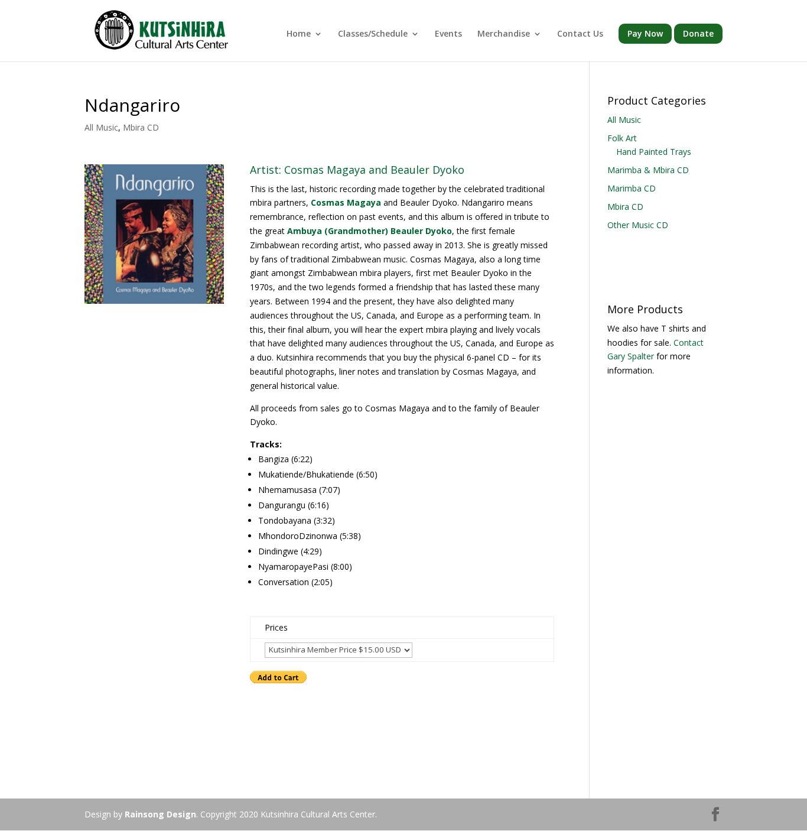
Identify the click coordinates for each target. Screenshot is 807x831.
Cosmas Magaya (346, 202)
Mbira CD (141, 127)
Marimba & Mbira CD (648, 170)
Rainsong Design (160, 814)
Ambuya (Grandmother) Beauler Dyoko (369, 230)
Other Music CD (637, 225)
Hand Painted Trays (653, 151)
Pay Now (645, 33)
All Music (101, 127)
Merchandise (503, 34)
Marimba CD (631, 188)
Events (448, 34)
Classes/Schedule (373, 34)
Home (299, 34)
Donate (698, 33)
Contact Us (580, 34)
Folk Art (622, 138)
